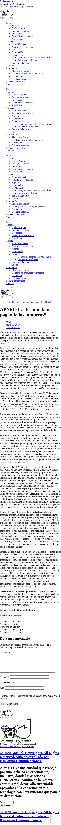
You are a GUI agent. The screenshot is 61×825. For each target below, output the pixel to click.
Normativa (17, 76)
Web (2, 688)
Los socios (17, 33)
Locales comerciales (15, 81)
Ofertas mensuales (20, 79)
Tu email (4, 802)
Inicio (8, 23)
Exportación (17, 52)
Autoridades (17, 39)
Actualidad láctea (20, 44)
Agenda (15, 49)
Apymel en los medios (22, 47)
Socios (15, 65)
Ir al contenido (6, 1)
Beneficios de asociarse (23, 36)
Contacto (10, 84)
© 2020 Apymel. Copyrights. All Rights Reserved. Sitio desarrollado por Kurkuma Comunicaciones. (29, 757)
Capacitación (18, 55)
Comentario (6, 652)
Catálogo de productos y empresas (28, 73)
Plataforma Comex (20, 71)
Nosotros (10, 25)
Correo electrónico (9, 682)
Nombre (4, 677)
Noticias (10, 41)
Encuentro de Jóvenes (28, 60)
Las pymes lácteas (20, 31)
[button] (30, 621)
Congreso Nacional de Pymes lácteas (35, 57)
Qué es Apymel (19, 28)
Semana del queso (20, 63)
